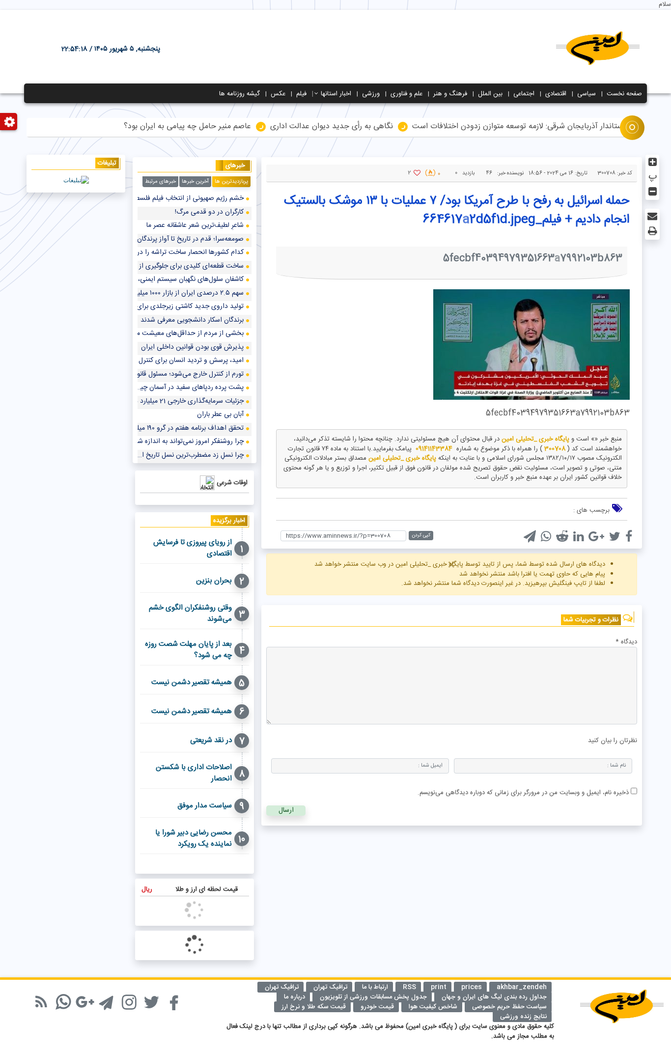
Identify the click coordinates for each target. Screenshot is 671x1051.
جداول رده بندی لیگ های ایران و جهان (494, 997)
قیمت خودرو (377, 1006)
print (439, 987)
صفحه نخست (624, 93)
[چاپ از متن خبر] (652, 230)
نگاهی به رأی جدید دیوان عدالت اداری (331, 127)
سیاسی (586, 93)
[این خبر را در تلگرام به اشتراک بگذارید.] (532, 537)
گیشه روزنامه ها (239, 93)
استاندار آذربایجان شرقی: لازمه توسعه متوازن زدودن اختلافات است (518, 127)
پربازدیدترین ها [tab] (231, 181)
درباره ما (294, 997)
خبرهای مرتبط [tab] (160, 181)
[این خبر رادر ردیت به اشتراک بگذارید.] (564, 537)
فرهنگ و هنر (450, 93)
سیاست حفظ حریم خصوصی (509, 1006)
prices (471, 987)
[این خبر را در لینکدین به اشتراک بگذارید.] (580, 537)
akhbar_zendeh (522, 987)
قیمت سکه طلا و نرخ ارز (313, 1006)
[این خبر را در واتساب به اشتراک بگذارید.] (548, 537)
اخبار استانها (336, 93)
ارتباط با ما (375, 987)
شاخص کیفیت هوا (433, 1006)
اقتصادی (555, 93)
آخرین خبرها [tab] (195, 181)
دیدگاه (626, 642)
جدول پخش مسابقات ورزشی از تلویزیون (373, 997)
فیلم (301, 93)
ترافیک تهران (282, 987)
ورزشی (371, 93)
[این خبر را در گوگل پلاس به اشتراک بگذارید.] (598, 537)
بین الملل (490, 93)
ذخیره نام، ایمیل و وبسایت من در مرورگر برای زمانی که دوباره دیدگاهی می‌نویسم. (523, 792)
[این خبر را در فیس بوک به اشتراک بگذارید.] (631, 537)
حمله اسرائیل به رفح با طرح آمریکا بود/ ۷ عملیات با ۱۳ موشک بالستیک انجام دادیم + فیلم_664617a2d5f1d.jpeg (456, 210)
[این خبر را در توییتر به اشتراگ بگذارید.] (617, 537)
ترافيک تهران (330, 987)
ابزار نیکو (27, 996)
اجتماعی (523, 93)
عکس (278, 93)
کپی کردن (421, 535)
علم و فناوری (406, 93)
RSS (409, 987)
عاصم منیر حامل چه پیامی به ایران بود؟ (187, 127)
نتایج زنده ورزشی (523, 1016)
